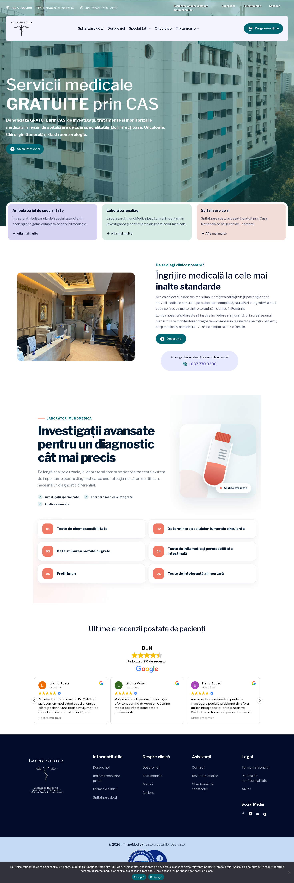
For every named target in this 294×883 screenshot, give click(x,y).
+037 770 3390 (203, 364)
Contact (274, 5)
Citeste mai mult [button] (126, 718)
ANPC (246, 789)
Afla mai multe (27, 233)
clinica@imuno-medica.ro (58, 7)
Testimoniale (152, 776)
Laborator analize (122, 210)
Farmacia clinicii (105, 789)
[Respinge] (289, 872)
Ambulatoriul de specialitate (38, 210)
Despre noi (116, 28)
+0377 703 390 (21, 7)
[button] (260, 701)
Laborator (228, 5)
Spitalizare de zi (91, 28)
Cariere (148, 793)
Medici (148, 784)
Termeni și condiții (255, 767)
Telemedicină (252, 5)
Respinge (156, 877)
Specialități (138, 28)
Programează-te (267, 28)
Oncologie (163, 28)
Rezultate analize (205, 776)
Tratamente (186, 28)
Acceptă (139, 877)
